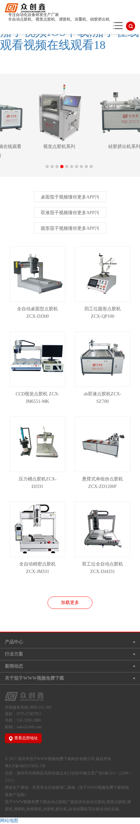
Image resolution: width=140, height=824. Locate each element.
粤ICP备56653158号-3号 (25, 766)
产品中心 (14, 642)
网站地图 (9, 820)
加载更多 (70, 602)
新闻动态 (14, 666)
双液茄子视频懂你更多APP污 (70, 212)
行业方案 (14, 654)
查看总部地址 (26, 738)
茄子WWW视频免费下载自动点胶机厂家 (39, 802)
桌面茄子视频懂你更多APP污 (70, 197)
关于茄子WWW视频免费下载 (34, 678)
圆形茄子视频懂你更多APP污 (70, 228)
